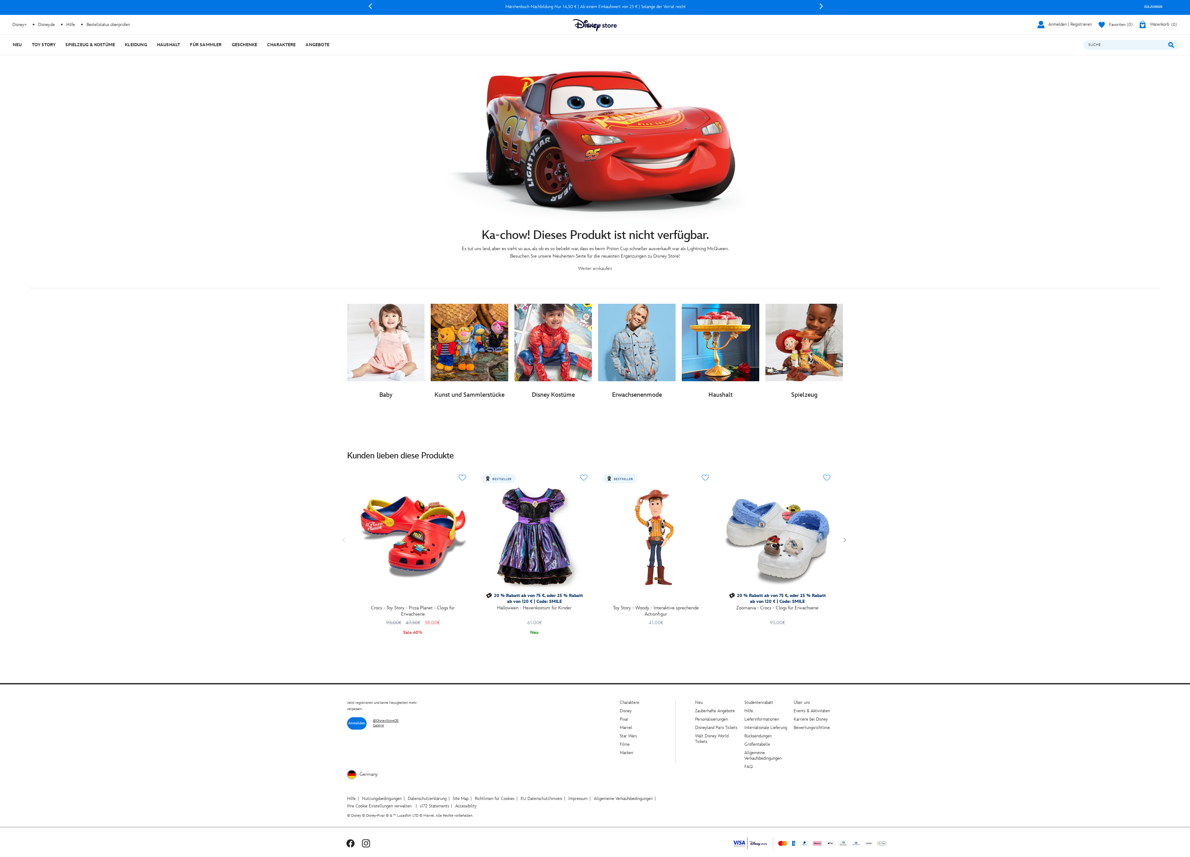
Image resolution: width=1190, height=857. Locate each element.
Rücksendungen (758, 736)
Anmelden (356, 723)
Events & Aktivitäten (812, 710)
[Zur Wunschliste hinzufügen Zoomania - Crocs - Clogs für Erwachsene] (827, 477)
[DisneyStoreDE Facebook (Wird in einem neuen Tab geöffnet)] (350, 843)
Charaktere (629, 702)
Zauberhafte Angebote (715, 710)
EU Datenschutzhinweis (541, 798)
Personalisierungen (711, 719)
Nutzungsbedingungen (382, 798)
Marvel (626, 727)
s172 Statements (434, 806)
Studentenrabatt (758, 702)
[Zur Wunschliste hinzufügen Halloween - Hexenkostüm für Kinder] (584, 477)
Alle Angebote (1153, 6)
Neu (699, 702)
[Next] (821, 6)
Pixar (624, 719)
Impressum (578, 798)
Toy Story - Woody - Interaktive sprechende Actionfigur (656, 611)
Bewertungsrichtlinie (812, 727)
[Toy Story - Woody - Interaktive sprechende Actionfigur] (655, 537)
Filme (625, 744)
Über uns (802, 702)
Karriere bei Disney (811, 719)
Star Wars (628, 736)
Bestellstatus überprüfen (108, 24)
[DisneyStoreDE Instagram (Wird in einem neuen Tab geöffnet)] (366, 843)
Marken (626, 752)
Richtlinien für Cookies (494, 798)
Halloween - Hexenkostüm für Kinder (534, 608)
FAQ (748, 766)
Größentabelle (757, 744)
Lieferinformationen (761, 719)
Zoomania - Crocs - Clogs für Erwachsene (777, 608)
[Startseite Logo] (595, 25)
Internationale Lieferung (765, 727)
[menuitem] (17, 45)
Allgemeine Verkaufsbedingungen (763, 755)
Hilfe (748, 710)
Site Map (461, 798)
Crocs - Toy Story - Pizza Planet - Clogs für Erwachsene (413, 611)
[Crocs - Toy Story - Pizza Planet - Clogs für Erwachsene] (412, 537)
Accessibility (466, 806)
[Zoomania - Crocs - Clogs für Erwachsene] (777, 537)
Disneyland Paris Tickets (716, 727)
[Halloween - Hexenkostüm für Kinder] (534, 537)
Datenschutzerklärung (427, 798)
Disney (626, 710)
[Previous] (370, 6)
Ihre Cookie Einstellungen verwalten (379, 806)
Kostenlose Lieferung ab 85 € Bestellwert (595, 6)
